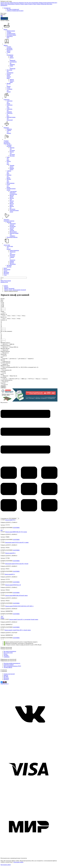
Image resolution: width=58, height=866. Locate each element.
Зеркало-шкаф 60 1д (10, 574)
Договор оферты (8, 667)
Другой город (28, 2)
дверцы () (5, 364)
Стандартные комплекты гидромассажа (13, 193)
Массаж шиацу (12, 204)
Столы (8, 87)
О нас (5, 275)
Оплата (5, 654)
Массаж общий (12, 196)
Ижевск (41, 2)
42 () (4, 315)
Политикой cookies (18, 862)
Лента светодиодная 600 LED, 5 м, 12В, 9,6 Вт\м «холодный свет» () (20, 367)
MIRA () (24, 378)
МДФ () (12, 344)
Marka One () (13, 376)
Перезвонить (4, 5)
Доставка (6, 655)
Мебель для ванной (9, 288)
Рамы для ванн (8, 159)
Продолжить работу (6, 864)
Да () (3, 312)
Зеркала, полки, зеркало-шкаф (9, 76)
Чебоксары (44, 4)
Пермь (22, 4)
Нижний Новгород (52, 2)
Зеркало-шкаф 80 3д (10, 553)
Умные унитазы (12, 229)
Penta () (38, 378)
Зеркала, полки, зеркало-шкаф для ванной (15, 289)
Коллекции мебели (9, 50)
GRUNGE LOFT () (14, 378)
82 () (14, 318)
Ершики (12, 261)
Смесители (6, 99)
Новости (6, 675)
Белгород (7, 2)
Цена (2, 300)
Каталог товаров (5, 20)
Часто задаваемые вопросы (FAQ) (12, 666)
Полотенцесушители (12, 237)
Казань (45, 2)
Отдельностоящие (11, 35)
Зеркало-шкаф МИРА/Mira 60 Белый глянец (16, 595)
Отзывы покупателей (9, 674)
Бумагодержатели (14, 250)
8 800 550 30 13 (4, 683)
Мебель (6, 45)
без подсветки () (6, 370)
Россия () (5, 381)
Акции (5, 270)
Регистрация (7, 269)
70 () (19, 315)
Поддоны (12, 155)
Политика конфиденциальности (12, 663)
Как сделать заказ (8, 652)
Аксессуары (7, 245)
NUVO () (31, 378)
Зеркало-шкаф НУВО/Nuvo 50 (13, 584)
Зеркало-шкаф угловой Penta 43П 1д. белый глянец (18, 630)
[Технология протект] (29, 395)
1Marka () (5, 376)
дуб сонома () (22, 358)
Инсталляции (13, 231)
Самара (26, 4)
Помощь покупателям (6, 648)
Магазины (3, 18)
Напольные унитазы (13, 224)
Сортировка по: (5, 518)
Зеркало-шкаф (12, 81)
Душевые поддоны (9, 145)
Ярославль (49, 4)
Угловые (9, 32)
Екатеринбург (35, 2)
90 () (18, 318)
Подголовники (10, 183)
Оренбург (17, 4)
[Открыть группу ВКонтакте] (2, 682)
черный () (30, 358)
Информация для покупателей (8, 660)
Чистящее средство (9, 266)
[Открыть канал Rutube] (4, 682)
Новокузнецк (4, 4)
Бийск (12, 2)
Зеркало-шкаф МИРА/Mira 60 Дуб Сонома (16, 531)
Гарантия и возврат (9, 664)
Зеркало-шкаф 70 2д (10, 519)
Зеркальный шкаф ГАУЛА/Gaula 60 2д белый (16, 563)
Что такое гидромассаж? (13, 9)
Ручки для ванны (8, 186)
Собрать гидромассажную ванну (15, 10)
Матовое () (5, 352)
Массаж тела (12, 198)
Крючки (12, 262)
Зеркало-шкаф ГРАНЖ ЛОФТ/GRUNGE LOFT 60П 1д (19, 606)
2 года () (5, 384)
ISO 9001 (6, 676)
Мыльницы (13, 264)
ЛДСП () (5, 344)
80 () (23, 315)
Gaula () (4, 378)
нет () (4, 373)
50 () (9, 315)
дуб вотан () (12, 358)
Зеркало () (5, 350)
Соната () (45, 378)
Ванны (5, 29)
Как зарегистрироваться (10, 651)
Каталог (6, 287)
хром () (4, 355)
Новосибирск (11, 4)
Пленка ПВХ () (14, 347)
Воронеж (21, 2)
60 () (14, 315)
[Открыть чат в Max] (1, 16)
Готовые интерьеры (9, 47)
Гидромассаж (7, 8)
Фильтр (2, 298)
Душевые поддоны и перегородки (7, 142)
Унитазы (9, 222)
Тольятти (30, 4)
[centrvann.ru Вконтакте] (29, 741)
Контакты (6, 273)
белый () (5, 358)
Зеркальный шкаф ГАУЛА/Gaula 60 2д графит (17, 542)
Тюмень (38, 4)
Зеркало (12, 79)
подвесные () (6, 361)
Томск (34, 4)
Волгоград (16, 2)
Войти (5, 268)
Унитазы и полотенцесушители (9, 220)
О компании (4, 671)
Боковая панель (12, 168)
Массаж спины (12, 201)
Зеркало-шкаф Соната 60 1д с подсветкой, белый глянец (23, 619)
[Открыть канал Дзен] (6, 682)
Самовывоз (6, 656)
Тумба (11, 56)
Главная (6, 285)
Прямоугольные (11, 30)
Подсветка (12, 209)
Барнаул (3, 2)
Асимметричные (11, 33)
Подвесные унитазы (13, 227)
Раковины (6, 127)
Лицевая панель (12, 166)
